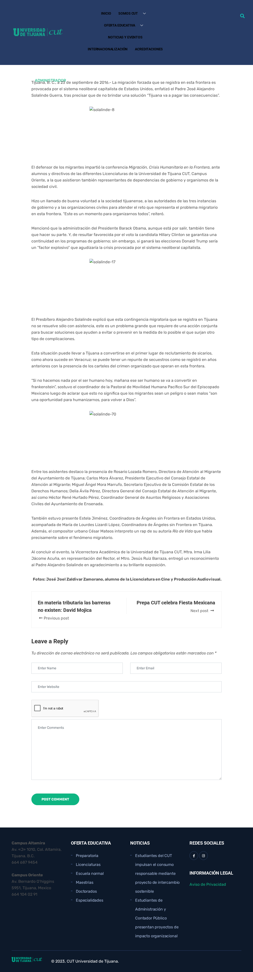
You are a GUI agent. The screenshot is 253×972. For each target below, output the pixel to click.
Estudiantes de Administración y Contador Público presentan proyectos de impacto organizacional (156, 918)
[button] (242, 16)
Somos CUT (128, 13)
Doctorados (86, 891)
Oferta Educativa (119, 25)
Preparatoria (87, 855)
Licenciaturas (88, 864)
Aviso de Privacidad (208, 884)
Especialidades (89, 900)
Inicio (106, 13)
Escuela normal (90, 873)
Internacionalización (107, 49)
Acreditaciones (149, 49)
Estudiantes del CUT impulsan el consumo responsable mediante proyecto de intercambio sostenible (157, 873)
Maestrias (84, 882)
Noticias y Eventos (125, 37)
